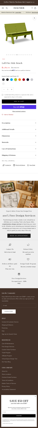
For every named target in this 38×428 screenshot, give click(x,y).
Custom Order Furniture (9, 349)
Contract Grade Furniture (9, 377)
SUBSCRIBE (19, 415)
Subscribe (9, 311)
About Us (4, 371)
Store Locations (6, 374)
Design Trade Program (28, 264)
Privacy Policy (6, 386)
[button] (7, 114)
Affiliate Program (7, 356)
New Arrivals (35, 12)
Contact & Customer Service (10, 322)
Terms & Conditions (7, 380)
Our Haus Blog (6, 362)
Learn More (18, 12)
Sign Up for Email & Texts (9, 334)
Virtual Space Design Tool (9, 359)
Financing (4, 328)
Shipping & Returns (7, 325)
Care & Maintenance (8, 343)
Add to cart (19, 101)
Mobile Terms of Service (9, 383)
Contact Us (10, 249)
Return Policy (28, 249)
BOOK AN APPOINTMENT (19, 236)
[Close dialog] (35, 396)
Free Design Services (19, 278)
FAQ (3, 331)
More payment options (19, 111)
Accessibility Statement (9, 389)
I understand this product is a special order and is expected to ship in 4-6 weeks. (18, 96)
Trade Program (6, 353)
